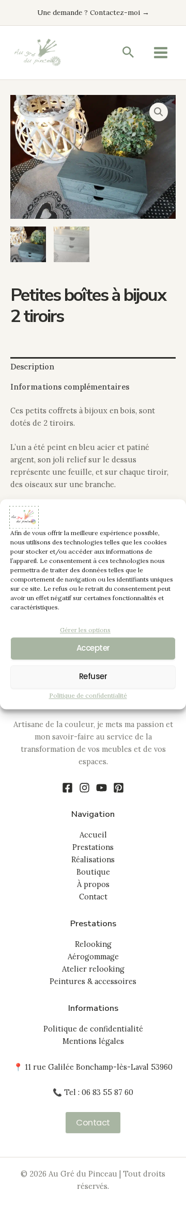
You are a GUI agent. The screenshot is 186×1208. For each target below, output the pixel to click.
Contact (93, 896)
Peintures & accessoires (93, 981)
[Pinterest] (118, 787)
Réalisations (93, 859)
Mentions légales (93, 1041)
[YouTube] (101, 787)
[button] (128, 53)
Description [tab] (32, 367)
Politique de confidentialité (88, 695)
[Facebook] (67, 787)
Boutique (93, 872)
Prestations (93, 847)
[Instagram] (84, 787)
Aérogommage (93, 956)
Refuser (93, 676)
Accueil (93, 835)
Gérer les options (85, 630)
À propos (93, 884)
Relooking (93, 944)
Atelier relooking (93, 969)
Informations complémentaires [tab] (69, 387)
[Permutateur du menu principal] (161, 53)
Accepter (93, 648)
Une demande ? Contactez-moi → (93, 12)
